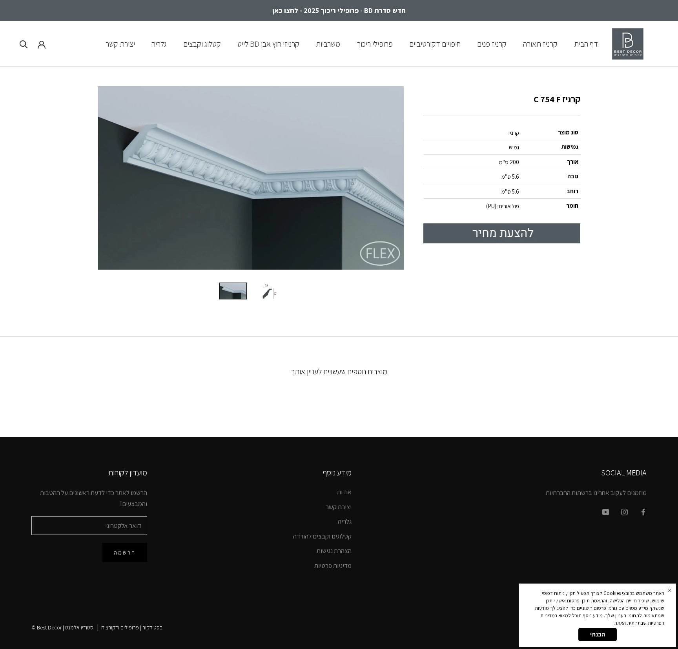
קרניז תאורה (540, 43)
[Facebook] (643, 511)
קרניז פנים (492, 43)
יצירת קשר (120, 43)
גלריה (159, 43)
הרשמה (125, 552)
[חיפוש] (24, 44)
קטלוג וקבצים (202, 43)
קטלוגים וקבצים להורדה (322, 536)
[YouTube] (605, 511)
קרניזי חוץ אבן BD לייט (268, 43)
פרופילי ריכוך (375, 43)
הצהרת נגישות (334, 550)
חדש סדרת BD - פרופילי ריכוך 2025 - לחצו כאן (339, 10)
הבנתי (597, 634)
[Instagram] (624, 511)
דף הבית (586, 43)
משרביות (328, 43)
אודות (344, 492)
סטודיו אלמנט (79, 627)
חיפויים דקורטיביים (435, 43)
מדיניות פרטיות (333, 565)
